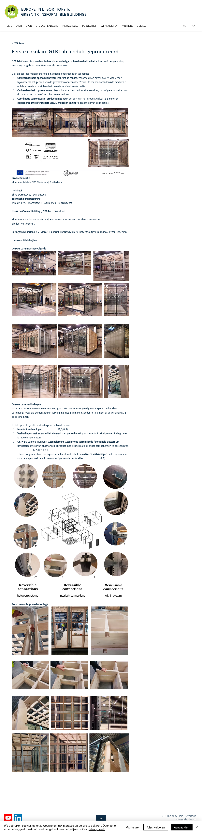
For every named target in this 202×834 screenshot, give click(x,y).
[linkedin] (18, 818)
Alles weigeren (156, 827)
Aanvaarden (181, 827)
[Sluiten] (197, 827)
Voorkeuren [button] (133, 827)
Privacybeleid (97, 829)
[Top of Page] (101, 820)
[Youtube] (8, 818)
